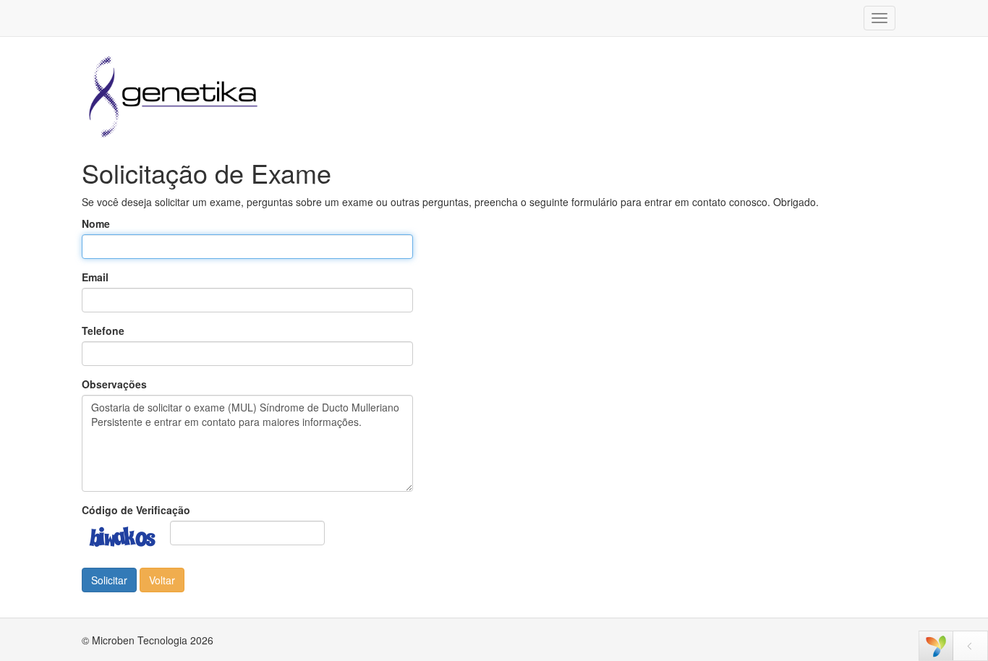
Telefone (103, 330)
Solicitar (109, 580)
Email (95, 277)
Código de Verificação (136, 510)
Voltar (162, 580)
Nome (96, 223)
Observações (114, 384)
